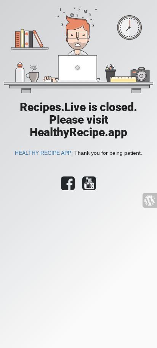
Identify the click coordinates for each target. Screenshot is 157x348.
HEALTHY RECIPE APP (43, 153)
